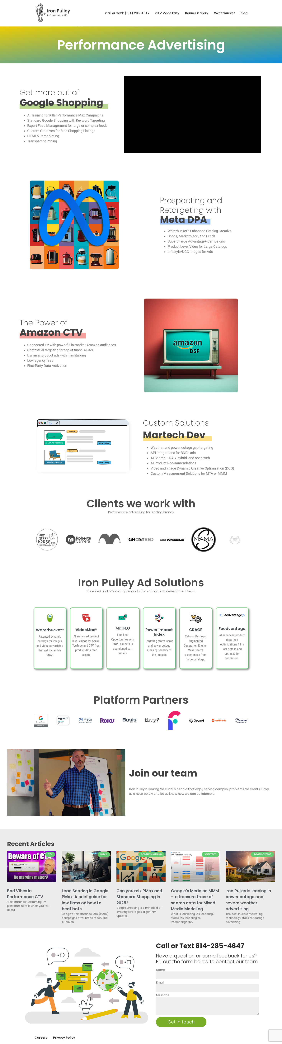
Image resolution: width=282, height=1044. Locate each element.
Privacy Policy (64, 1037)
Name (160, 969)
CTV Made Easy (167, 13)
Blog (244, 13)
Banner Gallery (196, 13)
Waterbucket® (50, 630)
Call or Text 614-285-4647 (200, 946)
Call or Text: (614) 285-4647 (127, 13)
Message (162, 995)
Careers (41, 1037)
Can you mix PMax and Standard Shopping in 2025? (139, 897)
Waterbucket (224, 13)
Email (160, 982)
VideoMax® (86, 629)
